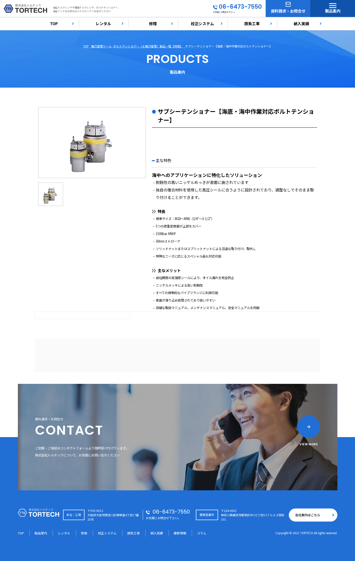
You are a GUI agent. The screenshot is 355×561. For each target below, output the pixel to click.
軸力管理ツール (101, 46)
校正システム (202, 23)
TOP (54, 23)
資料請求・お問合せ (288, 11)
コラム (201, 533)
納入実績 (301, 23)
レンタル (103, 23)
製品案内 (333, 11)
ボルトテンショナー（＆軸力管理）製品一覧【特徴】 (148, 46)
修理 (153, 23)
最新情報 (180, 533)
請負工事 (252, 23)
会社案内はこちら (307, 515)
